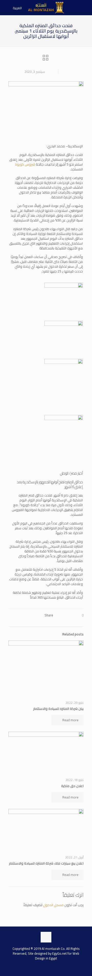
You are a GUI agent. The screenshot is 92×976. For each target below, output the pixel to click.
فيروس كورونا (25, 164)
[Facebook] (51, 967)
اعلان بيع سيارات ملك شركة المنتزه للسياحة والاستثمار (46, 863)
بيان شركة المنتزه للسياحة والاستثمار (58, 709)
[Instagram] (41, 967)
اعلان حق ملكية (72, 786)
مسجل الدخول (53, 905)
